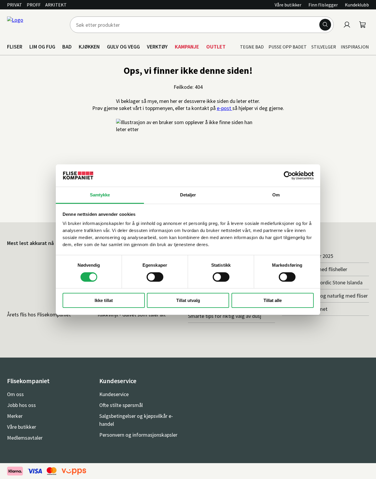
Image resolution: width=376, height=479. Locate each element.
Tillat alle (272, 300)
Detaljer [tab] (188, 194)
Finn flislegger (323, 5)
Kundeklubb (357, 5)
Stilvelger (323, 47)
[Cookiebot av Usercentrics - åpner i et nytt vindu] (288, 175)
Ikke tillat (104, 300)
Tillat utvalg (188, 300)
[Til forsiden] (35, 24)
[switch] (155, 277)
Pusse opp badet (287, 47)
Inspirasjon (355, 47)
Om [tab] (276, 194)
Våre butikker (288, 5)
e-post (224, 108)
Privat (14, 5)
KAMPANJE (187, 46)
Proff (34, 5)
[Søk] (325, 25)
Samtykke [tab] (100, 194)
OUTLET (216, 46)
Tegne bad (252, 47)
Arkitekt (56, 5)
